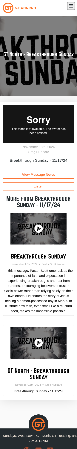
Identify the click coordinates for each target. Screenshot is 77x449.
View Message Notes (38, 174)
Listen (39, 186)
